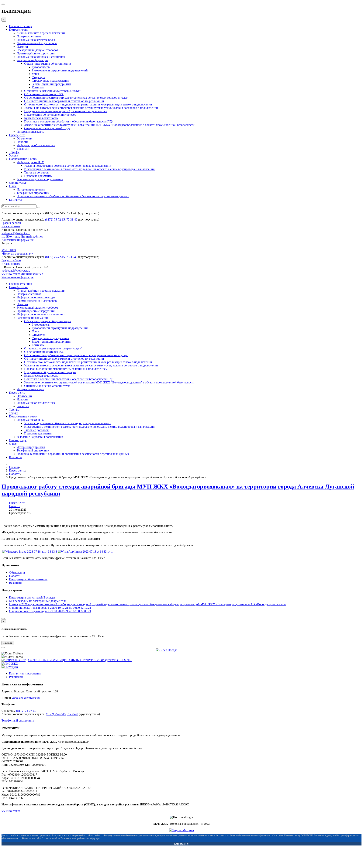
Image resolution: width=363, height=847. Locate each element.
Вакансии (15, 582)
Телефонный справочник (18, 720)
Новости (14, 473)
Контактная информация (17, 240)
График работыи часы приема (11, 224)
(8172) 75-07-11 (26, 710)
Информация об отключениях (28, 579)
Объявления (17, 572)
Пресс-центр (17, 470)
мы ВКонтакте (11, 236)
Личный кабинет (32, 236)
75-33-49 (71, 219)
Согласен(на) (181, 843)
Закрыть (7, 643)
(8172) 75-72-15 (55, 219)
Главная (14, 467)
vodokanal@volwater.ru (16, 233)
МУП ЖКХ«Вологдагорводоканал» (17, 252)
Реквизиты (16, 676)
